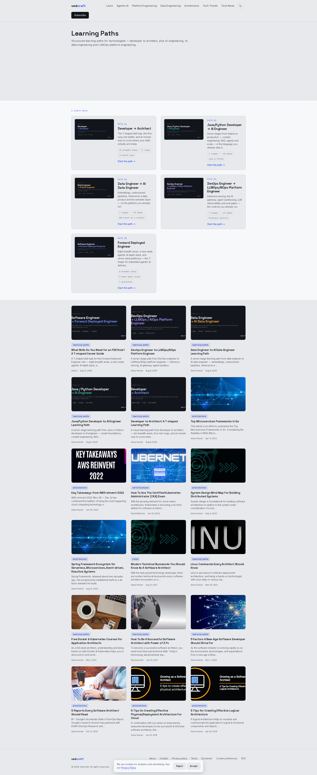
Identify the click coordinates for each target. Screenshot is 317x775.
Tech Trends (210, 5)
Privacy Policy (128, 767)
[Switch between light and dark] (240, 6)
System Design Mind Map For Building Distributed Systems (215, 494)
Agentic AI (122, 5)
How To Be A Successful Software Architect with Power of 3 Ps (153, 641)
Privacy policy (179, 758)
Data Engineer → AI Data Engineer (132, 186)
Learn (109, 5)
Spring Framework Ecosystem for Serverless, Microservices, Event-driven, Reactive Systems (97, 567)
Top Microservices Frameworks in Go (215, 421)
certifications (140, 487)
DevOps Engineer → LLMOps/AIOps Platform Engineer (224, 187)
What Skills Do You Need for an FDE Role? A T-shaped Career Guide (98, 351)
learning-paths (81, 345)
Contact (164, 758)
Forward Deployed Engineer (131, 245)
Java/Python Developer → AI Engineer (224, 127)
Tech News (227, 5)
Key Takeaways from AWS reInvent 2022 (97, 493)
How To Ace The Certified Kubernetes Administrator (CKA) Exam (155, 494)
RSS (243, 758)
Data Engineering (170, 5)
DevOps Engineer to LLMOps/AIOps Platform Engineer (153, 351)
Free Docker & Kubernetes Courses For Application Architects (96, 641)
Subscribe (80, 15)
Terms (194, 758)
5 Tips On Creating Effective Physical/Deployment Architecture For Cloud (156, 714)
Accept (193, 766)
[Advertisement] (158, 73)
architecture (199, 416)
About (152, 758)
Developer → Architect (134, 128)
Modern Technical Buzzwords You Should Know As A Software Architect (158, 566)
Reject (179, 766)
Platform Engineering (144, 5)
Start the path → (126, 161)
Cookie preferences (226, 758)
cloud (135, 559)
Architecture (191, 5)
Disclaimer (206, 758)
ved (78, 6)
